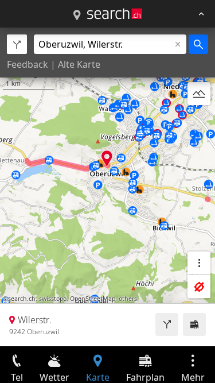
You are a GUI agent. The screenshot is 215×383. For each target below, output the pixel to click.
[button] (106, 158)
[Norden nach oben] (198, 121)
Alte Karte (79, 64)
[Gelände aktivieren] (198, 93)
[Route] (166, 324)
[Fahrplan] (194, 324)
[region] (107, 187)
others (128, 299)
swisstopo (53, 299)
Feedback (27, 64)
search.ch (22, 299)
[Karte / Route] (76, 15)
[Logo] (114, 14)
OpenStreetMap (92, 299)
